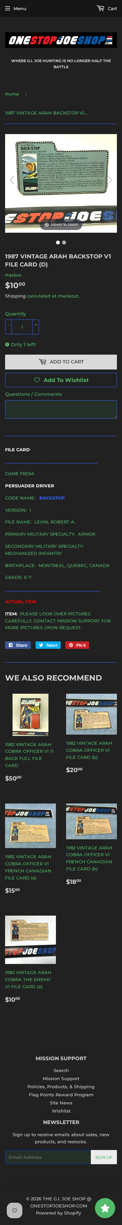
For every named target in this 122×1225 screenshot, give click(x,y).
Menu (20, 8)
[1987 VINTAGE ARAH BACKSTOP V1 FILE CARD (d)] (58, 242)
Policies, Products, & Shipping (61, 1086)
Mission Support (61, 1078)
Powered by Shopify (58, 1213)
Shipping (15, 296)
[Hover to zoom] (61, 182)
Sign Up (104, 1157)
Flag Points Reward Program (61, 1094)
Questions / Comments (33, 394)
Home (12, 94)
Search (61, 1070)
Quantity (15, 314)
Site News (61, 1102)
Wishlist (61, 1111)
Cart (111, 8)
